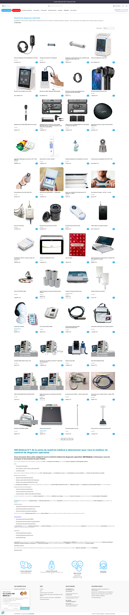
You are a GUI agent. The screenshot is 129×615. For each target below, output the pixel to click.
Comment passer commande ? (47, 592)
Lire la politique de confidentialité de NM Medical (11, 603)
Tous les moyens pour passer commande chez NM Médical (51, 595)
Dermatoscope (17, 516)
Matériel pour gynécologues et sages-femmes (102, 593)
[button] (2, 612)
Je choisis (15, 608)
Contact (41, 589)
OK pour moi (25, 608)
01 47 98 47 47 (69, 594)
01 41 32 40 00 (69, 591)
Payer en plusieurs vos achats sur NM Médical (50, 597)
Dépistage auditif (18, 550)
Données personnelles (110, 613)
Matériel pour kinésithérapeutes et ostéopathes (102, 592)
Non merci (6, 608)
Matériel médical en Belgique (98, 595)
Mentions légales (100, 613)
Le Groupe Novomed (96, 597)
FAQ (41, 590)
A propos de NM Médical (19, 589)
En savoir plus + (17, 22)
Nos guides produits (44, 599)
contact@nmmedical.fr (71, 601)
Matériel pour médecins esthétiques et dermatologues (100, 589)
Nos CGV (94, 613)
